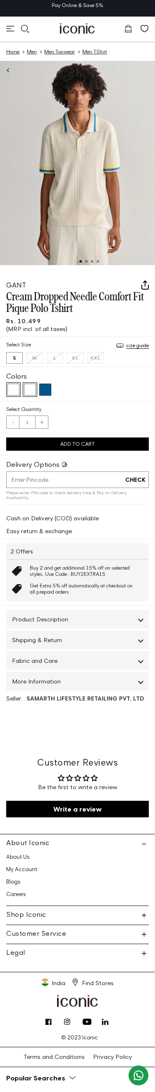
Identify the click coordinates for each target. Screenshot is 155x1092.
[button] (10, 28)
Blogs (13, 882)
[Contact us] (138, 1075)
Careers (16, 894)
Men (32, 51)
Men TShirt (94, 51)
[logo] (77, 28)
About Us (18, 857)
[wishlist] (145, 28)
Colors (16, 376)
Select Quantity (23, 409)
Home (12, 51)
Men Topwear (59, 51)
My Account (21, 869)
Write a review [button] (77, 809)
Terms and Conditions (54, 1056)
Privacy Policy (112, 1056)
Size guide (137, 345)
